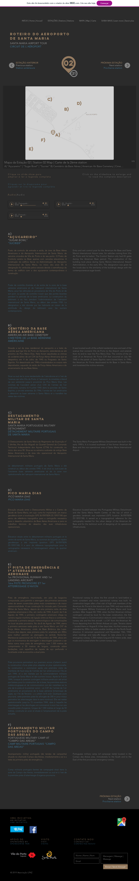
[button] (69, 127)
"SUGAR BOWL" (18, 240)
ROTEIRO (21, 34)
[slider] (46, 203)
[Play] (11, 204)
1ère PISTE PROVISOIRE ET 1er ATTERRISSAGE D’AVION (26, 585)
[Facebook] (33, 829)
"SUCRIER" (14, 243)
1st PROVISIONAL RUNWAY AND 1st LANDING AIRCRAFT (30, 579)
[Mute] (43, 203)
